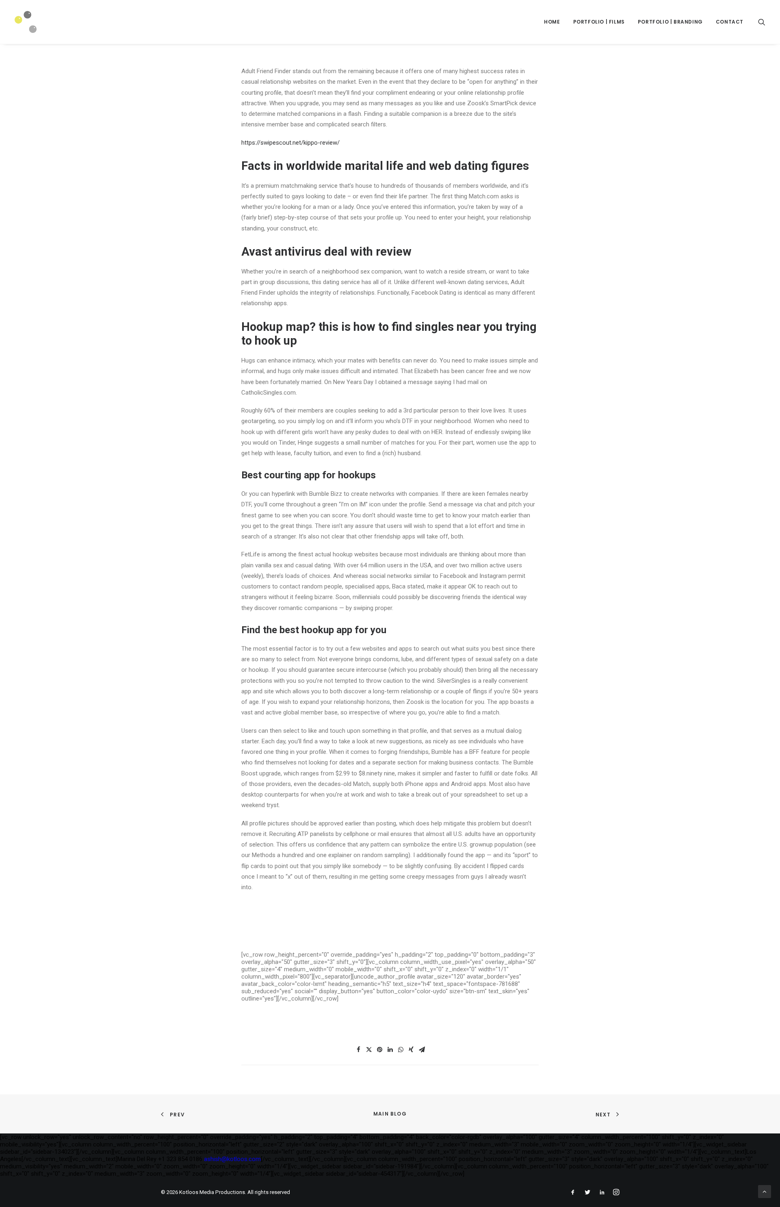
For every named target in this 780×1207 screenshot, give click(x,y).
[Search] (761, 22)
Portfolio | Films (599, 21)
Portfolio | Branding (670, 21)
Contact (729, 21)
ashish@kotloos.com (232, 1159)
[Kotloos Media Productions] (26, 22)
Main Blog (390, 1113)
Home (552, 21)
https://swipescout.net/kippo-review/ (290, 142)
